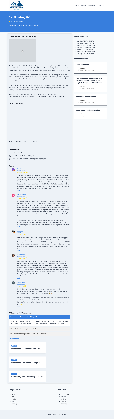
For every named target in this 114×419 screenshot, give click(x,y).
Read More (82, 68)
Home (77, 5)
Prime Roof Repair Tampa (86, 97)
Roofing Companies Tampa (87, 70)
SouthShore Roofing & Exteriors (88, 110)
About (13, 397)
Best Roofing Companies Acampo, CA (26, 363)
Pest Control (65, 394)
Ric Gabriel (20, 231)
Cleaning (64, 404)
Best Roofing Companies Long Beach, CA (27, 377)
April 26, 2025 (21, 170)
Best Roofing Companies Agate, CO (25, 348)
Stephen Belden (21, 194)
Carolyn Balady (21, 254)
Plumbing (64, 401)
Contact (101, 5)
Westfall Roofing (82, 65)
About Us (84, 5)
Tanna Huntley (21, 282)
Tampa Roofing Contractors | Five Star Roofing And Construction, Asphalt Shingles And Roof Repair (89, 80)
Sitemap (14, 404)
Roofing (14, 345)
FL (79, 70)
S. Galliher (20, 169)
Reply (18, 190)
